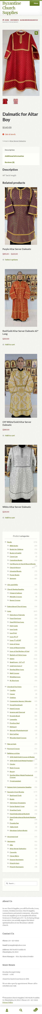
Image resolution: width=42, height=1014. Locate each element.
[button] (36, 33)
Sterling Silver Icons (17, 669)
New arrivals (11, 744)
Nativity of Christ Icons (18, 655)
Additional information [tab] (14, 156)
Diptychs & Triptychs (17, 615)
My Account (7, 1010)
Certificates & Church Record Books (23, 564)
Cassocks (13, 852)
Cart (32, 1008)
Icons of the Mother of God (19, 651)
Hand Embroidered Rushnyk (20, 814)
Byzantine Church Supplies (11, 8)
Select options (11, 260)
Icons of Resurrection (17, 648)
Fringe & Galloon (16, 593)
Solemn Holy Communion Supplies (19, 787)
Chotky (12, 764)
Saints (12, 659)
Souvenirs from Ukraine (15, 792)
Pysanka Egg (14, 823)
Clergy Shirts (14, 856)
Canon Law (14, 556)
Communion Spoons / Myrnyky (20, 701)
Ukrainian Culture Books (18, 830)
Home (7, 20)
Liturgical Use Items (14, 687)
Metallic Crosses (16, 597)
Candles (13, 690)
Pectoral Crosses (13, 749)
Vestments (14, 20)
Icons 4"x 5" (14, 637)
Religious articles (13, 753)
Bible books (14, 546)
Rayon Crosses (15, 600)
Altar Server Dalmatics (29, 20)
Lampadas (13, 719)
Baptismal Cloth (15, 795)
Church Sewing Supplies (15, 589)
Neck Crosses (15, 768)
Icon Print (13, 633)
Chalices (13, 697)
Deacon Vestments (16, 859)
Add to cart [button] (10, 344)
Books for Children (16, 549)
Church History (15, 567)
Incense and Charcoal (17, 712)
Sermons (13, 578)
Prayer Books (14, 575)
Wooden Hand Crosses (18, 738)
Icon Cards (13, 629)
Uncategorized (12, 837)
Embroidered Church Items (16, 606)
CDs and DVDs (12, 585)
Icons (9, 611)
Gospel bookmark (16, 705)
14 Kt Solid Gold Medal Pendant (21, 761)
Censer (12, 694)
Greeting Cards (15, 810)
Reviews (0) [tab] (9, 162)
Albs (11, 845)
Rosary (12, 771)
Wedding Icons (15, 677)
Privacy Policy (7, 1002)
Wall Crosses (14, 673)
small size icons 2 (16, 666)
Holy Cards (14, 626)
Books (9, 542)
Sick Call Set (14, 734)
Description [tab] (10, 150)
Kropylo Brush (15, 716)
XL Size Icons (14, 680)
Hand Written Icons (17, 622)
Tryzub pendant (15, 781)
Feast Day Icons (15, 618)
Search (21, 1010)
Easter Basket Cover (17, 806)
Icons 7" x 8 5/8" (15, 640)
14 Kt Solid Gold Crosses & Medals (22, 757)
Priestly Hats (14, 863)
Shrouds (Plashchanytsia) (19, 730)
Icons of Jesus (15, 644)
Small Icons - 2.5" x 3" (17, 662)
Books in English (15, 553)
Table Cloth (14, 827)
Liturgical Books (15, 571)
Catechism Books (16, 560)
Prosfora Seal (14, 723)
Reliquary (13, 727)
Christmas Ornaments (18, 803)
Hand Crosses (15, 708)
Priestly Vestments (17, 867)
